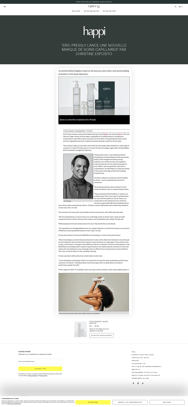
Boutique (76, 11)
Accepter (93, 402)
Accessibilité (139, 363)
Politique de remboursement (146, 366)
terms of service (32, 375)
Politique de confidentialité (14, 403)
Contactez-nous (140, 357)
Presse (135, 360)
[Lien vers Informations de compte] (175, 7)
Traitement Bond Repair (98, 322)
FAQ (133, 352)
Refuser (167, 402)
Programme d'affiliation (144, 372)
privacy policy (43, 375)
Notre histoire (109, 11)
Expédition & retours (143, 354)
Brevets (136, 369)
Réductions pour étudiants (146, 375)
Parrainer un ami (140, 378)
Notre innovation (91, 11)
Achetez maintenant (102, 336)
